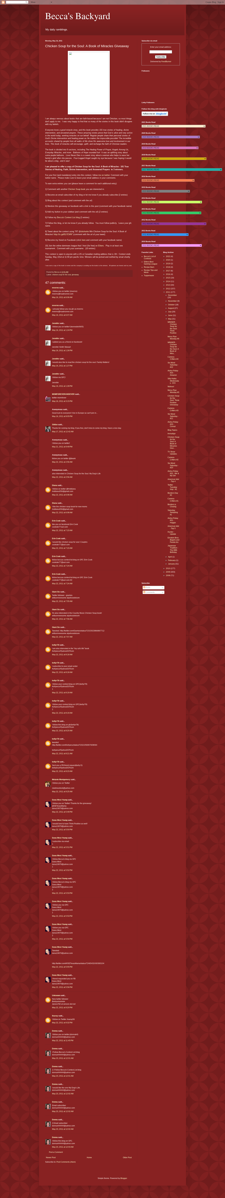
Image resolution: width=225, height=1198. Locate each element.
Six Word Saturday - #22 (173, 365)
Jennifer (55, 323)
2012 (168, 289)
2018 (168, 267)
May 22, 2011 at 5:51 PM (62, 847)
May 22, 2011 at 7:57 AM (62, 637)
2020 (168, 260)
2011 (168, 292)
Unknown (56, 995)
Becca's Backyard (77, 15)
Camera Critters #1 (173, 500)
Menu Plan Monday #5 (173, 391)
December (172, 295)
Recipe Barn (149, 267)
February (172, 560)
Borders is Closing (172, 505)
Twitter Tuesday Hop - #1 (172, 487)
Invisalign (172, 434)
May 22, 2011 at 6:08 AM (62, 495)
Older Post (127, 1157)
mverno (55, 288)
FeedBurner (166, 61)
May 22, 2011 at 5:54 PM (62, 939)
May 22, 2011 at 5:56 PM (62, 987)
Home (89, 1157)
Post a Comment (56, 1152)
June (170, 315)
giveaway (75, 275)
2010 (168, 568)
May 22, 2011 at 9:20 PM (62, 1007)
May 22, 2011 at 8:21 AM (62, 753)
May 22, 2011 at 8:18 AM (62, 655)
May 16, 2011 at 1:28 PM (62, 386)
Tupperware (149, 275)
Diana (54, 485)
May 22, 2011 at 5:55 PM (62, 967)
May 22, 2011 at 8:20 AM (62, 731)
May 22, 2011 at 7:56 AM (62, 619)
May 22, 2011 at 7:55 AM (62, 601)
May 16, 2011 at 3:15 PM (62, 401)
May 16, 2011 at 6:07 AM (62, 315)
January (171, 564)
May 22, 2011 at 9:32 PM (62, 1023)
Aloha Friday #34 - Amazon (173, 373)
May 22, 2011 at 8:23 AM (62, 771)
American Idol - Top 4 (173, 480)
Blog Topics (172, 430)
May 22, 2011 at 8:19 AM (62, 693)
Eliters (101, 246)
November (172, 301)
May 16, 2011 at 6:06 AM (62, 297)
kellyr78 (55, 645)
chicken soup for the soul (61, 275)
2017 (168, 271)
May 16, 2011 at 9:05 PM (62, 416)
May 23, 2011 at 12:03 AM (62, 1147)
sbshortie (85, 231)
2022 (168, 256)
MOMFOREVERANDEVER (63, 394)
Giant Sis (56, 592)
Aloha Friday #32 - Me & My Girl (173, 473)
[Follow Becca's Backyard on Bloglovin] (155, 115)
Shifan (55, 425)
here (84, 240)
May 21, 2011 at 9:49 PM (62, 447)
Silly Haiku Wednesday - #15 (173, 381)
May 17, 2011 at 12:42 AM (62, 432)
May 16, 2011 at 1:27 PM (62, 366)
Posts (147, 587)
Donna (55, 1031)
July (170, 312)
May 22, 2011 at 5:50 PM (62, 830)
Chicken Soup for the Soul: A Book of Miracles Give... (173, 442)
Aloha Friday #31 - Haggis (173, 520)
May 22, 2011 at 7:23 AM (62, 530)
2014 (168, 281)
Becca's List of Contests (150, 257)
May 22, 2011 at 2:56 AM (62, 462)
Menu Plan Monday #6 (173, 338)
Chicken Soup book (76, 189)
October (171, 305)
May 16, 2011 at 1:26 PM (62, 350)
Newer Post (51, 1157)
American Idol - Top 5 (173, 527)
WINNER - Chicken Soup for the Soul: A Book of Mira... (173, 347)
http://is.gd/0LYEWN (63, 234)
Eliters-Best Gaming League (150, 263)
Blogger (123, 1178)
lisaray (55, 1016)
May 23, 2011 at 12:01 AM (62, 1058)
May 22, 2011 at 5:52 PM (62, 870)
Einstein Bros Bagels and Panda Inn (173, 540)
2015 (168, 278)
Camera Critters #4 (173, 358)
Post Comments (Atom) (66, 1162)
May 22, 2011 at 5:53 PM (62, 893)
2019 (168, 264)
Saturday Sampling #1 (173, 512)
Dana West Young (59, 800)
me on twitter (104, 175)
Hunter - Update (172, 533)
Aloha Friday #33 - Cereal (173, 424)
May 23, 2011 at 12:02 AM (62, 1094)
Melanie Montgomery (61, 779)
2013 (168, 285)
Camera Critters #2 (173, 458)
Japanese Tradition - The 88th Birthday (173, 549)
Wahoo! (171, 386)
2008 (168, 575)
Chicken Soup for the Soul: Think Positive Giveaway (173, 400)
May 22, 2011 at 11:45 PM (62, 1040)
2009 (168, 572)
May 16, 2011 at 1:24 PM (62, 330)
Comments (150, 592)
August (171, 308)
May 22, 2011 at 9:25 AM (62, 792)
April (170, 557)
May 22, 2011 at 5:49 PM (62, 812)
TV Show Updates (172, 453)
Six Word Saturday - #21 (173, 416)
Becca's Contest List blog (68, 217)
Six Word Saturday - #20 (173, 465)
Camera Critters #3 (173, 409)
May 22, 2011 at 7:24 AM (62, 566)
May (170, 319)
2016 (168, 274)
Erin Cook (56, 521)
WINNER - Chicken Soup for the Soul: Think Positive (172, 327)
